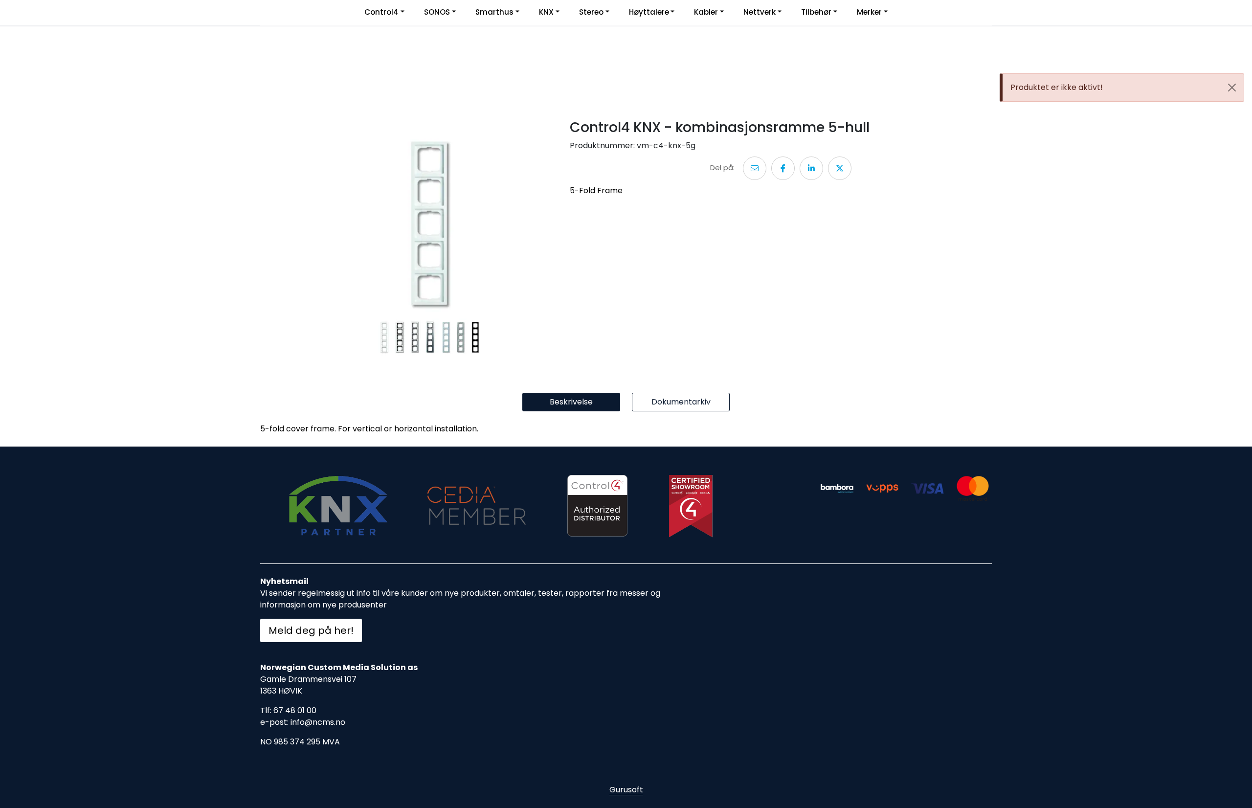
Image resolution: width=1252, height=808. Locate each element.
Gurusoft (626, 789)
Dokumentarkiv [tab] (681, 401)
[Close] (1232, 87)
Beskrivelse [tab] (571, 401)
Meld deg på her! (311, 630)
